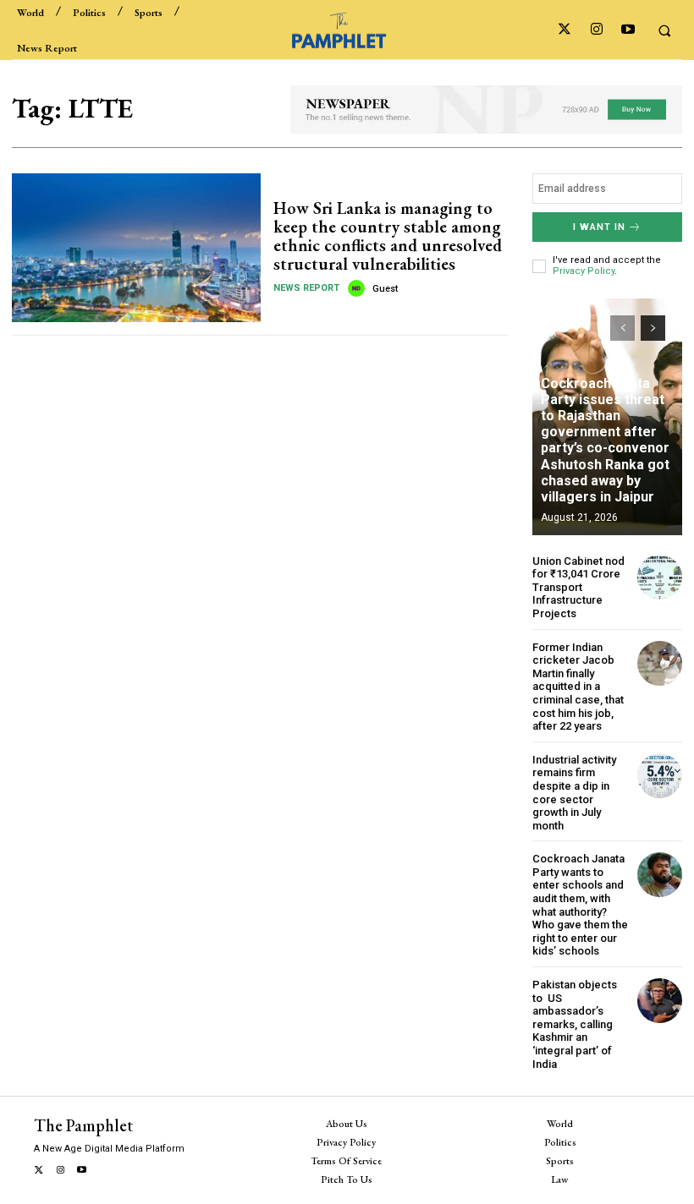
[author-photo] (359, 288)
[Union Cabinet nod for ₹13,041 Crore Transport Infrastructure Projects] (659, 577)
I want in (599, 227)
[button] (664, 30)
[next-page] (653, 328)
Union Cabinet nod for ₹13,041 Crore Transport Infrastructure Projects (578, 587)
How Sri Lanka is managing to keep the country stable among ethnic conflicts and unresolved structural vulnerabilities (387, 236)
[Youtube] (627, 30)
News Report (306, 287)
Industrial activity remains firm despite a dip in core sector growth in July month (574, 792)
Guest (385, 288)
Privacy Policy (583, 270)
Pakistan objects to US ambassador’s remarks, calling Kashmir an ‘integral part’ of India (574, 1024)
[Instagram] (596, 30)
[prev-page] (622, 328)
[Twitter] (565, 30)
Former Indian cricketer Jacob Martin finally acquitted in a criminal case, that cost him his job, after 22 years (578, 687)
